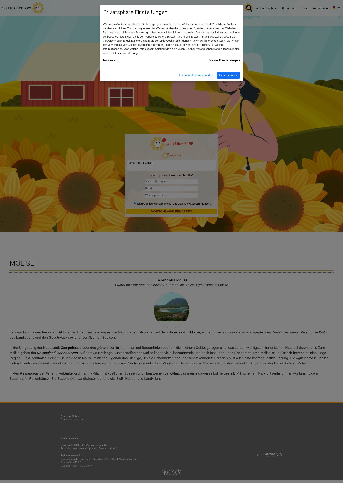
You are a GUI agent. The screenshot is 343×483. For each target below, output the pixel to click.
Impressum (111, 60)
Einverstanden (228, 75)
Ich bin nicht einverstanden (196, 75)
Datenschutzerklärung (125, 53)
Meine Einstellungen (224, 60)
